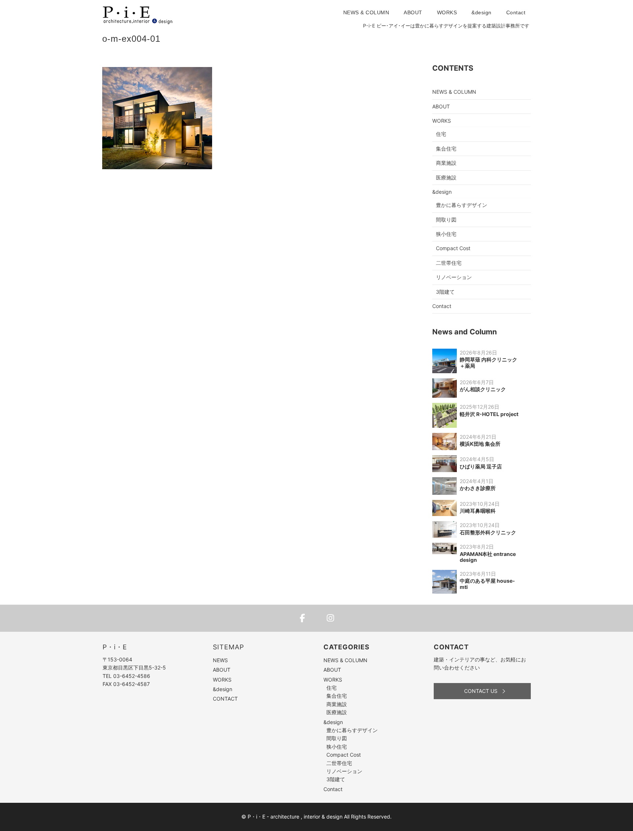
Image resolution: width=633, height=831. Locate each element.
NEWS (220, 660)
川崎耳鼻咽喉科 (478, 511)
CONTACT (225, 698)
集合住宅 (446, 148)
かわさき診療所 (478, 488)
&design (481, 12)
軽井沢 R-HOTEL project (489, 414)
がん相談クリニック (483, 389)
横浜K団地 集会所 (480, 444)
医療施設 (446, 177)
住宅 (441, 134)
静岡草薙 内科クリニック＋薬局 (488, 362)
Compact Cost (453, 248)
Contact (516, 12)
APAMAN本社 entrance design (488, 557)
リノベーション (454, 277)
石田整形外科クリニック (488, 532)
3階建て (445, 292)
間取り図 (446, 219)
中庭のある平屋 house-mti (487, 584)
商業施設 (446, 163)
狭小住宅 (446, 234)
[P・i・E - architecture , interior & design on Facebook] (302, 618)
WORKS (447, 12)
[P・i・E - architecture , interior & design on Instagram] (330, 618)
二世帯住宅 (449, 263)
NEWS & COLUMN (366, 12)
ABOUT (413, 12)
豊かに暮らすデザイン (461, 205)
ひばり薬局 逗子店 (481, 466)
